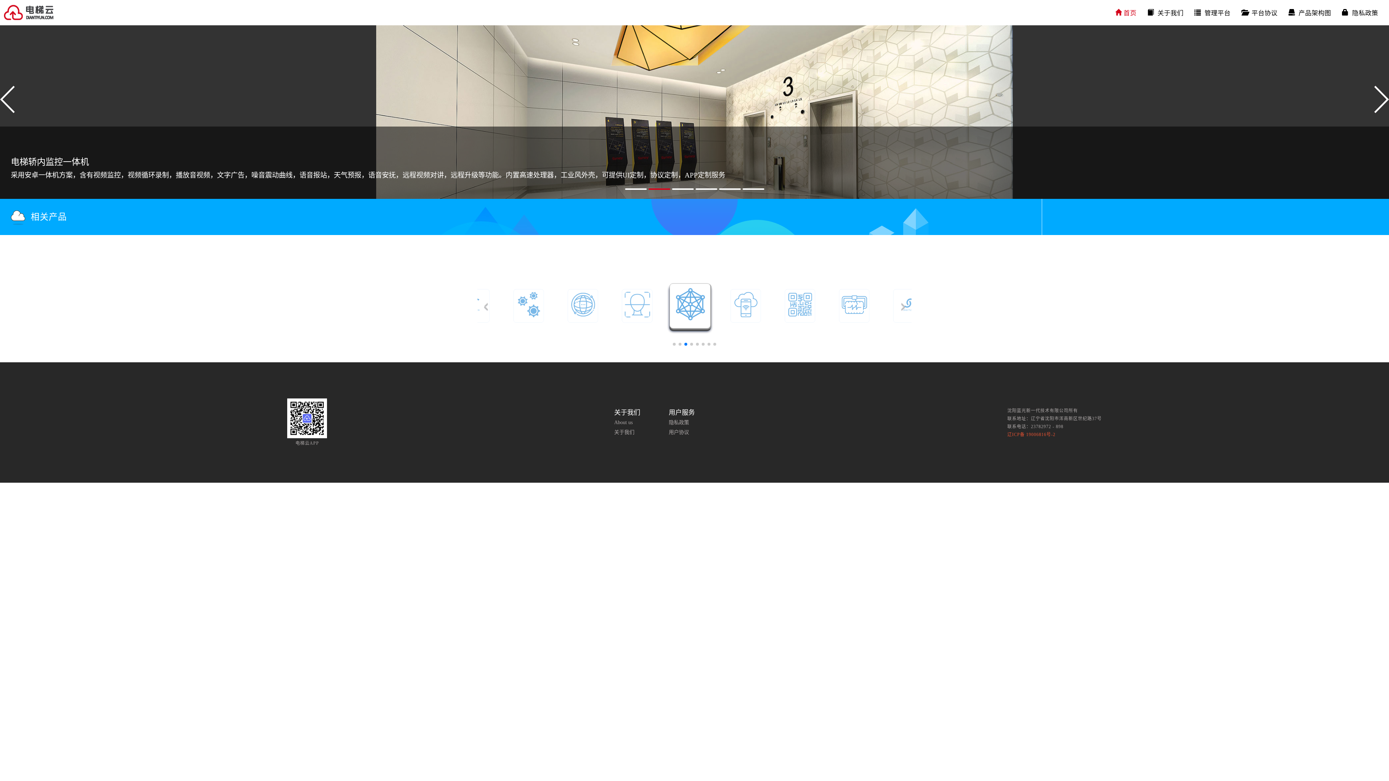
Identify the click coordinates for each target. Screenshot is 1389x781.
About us (623, 422)
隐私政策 (1364, 13)
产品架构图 (1314, 13)
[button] (674, 344)
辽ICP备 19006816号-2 (1031, 434)
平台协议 (1264, 13)
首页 (1130, 13)
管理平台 (1217, 13)
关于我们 (1170, 13)
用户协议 (679, 432)
